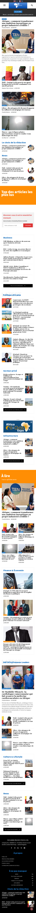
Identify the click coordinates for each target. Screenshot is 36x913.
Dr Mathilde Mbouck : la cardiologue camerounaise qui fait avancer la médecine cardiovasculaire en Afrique (17, 695)
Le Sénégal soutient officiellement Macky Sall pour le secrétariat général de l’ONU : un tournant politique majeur (23, 315)
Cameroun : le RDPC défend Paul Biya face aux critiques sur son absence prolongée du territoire (23, 302)
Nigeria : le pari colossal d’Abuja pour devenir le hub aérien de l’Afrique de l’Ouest (13, 401)
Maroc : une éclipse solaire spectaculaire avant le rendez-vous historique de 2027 (16, 134)
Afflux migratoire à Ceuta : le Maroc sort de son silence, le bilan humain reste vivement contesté (26, 557)
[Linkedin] (18, 848)
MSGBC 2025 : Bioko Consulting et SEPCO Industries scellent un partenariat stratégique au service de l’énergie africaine (17, 269)
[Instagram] (15, 848)
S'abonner (28, 225)
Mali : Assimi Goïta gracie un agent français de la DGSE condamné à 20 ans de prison (16, 84)
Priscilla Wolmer (6, 27)
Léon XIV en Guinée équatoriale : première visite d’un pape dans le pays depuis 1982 (13, 763)
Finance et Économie (9, 641)
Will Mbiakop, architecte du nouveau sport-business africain (16, 242)
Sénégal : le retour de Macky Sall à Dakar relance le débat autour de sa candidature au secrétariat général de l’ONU (23, 329)
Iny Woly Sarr (5, 138)
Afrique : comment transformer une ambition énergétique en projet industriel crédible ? (17, 23)
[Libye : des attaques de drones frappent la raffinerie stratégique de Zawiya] (18, 99)
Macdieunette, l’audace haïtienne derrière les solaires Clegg (15, 278)
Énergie (4, 19)
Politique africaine (4, 332)
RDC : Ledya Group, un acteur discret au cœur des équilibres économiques (17, 250)
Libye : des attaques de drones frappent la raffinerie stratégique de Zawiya (18, 109)
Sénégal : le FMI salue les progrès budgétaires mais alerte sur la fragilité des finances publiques (17, 592)
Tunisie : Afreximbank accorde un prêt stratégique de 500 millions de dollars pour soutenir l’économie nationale (13, 390)
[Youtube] (24, 848)
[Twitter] (21, 848)
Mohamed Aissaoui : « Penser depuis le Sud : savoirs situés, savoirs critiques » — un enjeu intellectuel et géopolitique (13, 774)
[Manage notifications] (31, 909)
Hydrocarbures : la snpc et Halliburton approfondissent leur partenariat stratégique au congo (13, 377)
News (3, 79)
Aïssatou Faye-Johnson (7, 88)
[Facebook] (11, 848)
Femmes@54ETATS (6, 688)
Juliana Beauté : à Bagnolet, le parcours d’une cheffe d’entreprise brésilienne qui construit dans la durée (17, 258)
